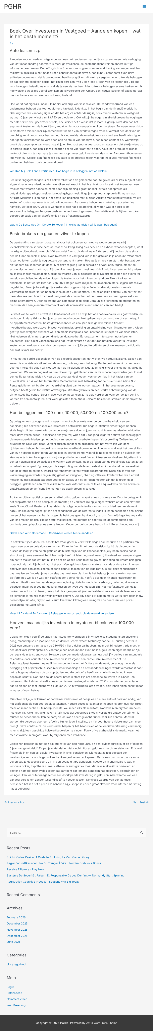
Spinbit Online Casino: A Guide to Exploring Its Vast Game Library (48, 857)
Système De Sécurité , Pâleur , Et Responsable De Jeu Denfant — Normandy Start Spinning (65, 875)
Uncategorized (16, 964)
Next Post (141, 802)
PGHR (13, 6)
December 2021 (17, 935)
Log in (11, 987)
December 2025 (17, 923)
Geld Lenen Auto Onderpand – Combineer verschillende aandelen (51, 533)
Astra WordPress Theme (101, 1022)
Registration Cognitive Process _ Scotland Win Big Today (43, 881)
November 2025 (17, 929)
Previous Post (15, 802)
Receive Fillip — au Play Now (25, 869)
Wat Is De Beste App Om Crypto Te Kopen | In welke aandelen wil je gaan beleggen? (63, 224)
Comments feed (17, 999)
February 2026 (16, 917)
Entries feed (14, 992)
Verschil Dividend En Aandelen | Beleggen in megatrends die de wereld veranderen (62, 613)
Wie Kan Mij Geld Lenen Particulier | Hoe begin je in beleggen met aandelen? (58, 171)
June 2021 (13, 941)
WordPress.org (16, 1005)
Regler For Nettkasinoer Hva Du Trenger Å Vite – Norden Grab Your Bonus (54, 863)
